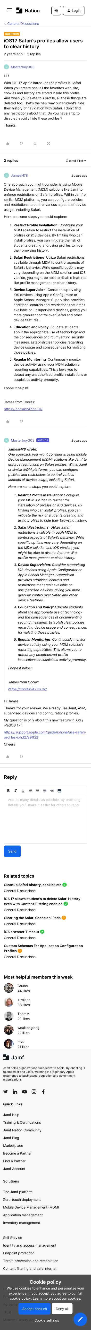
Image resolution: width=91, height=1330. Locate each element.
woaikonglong (28, 1028)
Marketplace (13, 1145)
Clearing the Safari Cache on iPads (32, 918)
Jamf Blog (11, 1138)
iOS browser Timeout (21, 932)
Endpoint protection (18, 1253)
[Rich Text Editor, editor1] (45, 819)
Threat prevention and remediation (30, 1261)
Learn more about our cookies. (57, 1298)
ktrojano (23, 1000)
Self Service (12, 1238)
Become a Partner (17, 1153)
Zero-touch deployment (22, 1199)
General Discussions (23, 23)
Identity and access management (29, 1245)
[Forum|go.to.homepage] (26, 10)
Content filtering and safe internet (30, 1268)
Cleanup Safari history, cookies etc (32, 885)
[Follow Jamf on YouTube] (24, 1091)
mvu (20, 1042)
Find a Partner (14, 1161)
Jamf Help (11, 1115)
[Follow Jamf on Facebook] (43, 1091)
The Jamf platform (18, 1192)
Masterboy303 (22, 67)
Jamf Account (14, 1169)
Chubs (22, 986)
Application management (23, 1215)
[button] (9, 11)
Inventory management (21, 1223)
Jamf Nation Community (22, 1130)
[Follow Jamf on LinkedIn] (15, 1091)
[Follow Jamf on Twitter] (5, 1092)
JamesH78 (19, 175)
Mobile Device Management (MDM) (31, 1207)
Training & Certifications (22, 1122)
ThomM (23, 1014)
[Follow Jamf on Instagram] (34, 1091)
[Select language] (56, 10)
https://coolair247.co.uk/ (23, 409)
